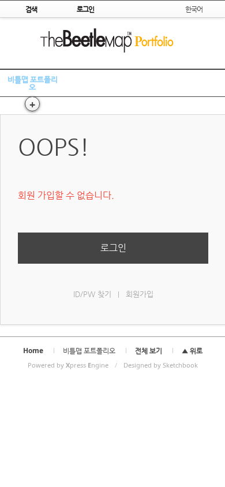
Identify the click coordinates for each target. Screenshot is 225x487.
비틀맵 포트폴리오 (32, 83)
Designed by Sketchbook (160, 365)
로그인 (113, 247)
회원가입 (139, 294)
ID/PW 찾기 (92, 294)
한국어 (193, 9)
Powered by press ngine (68, 365)
